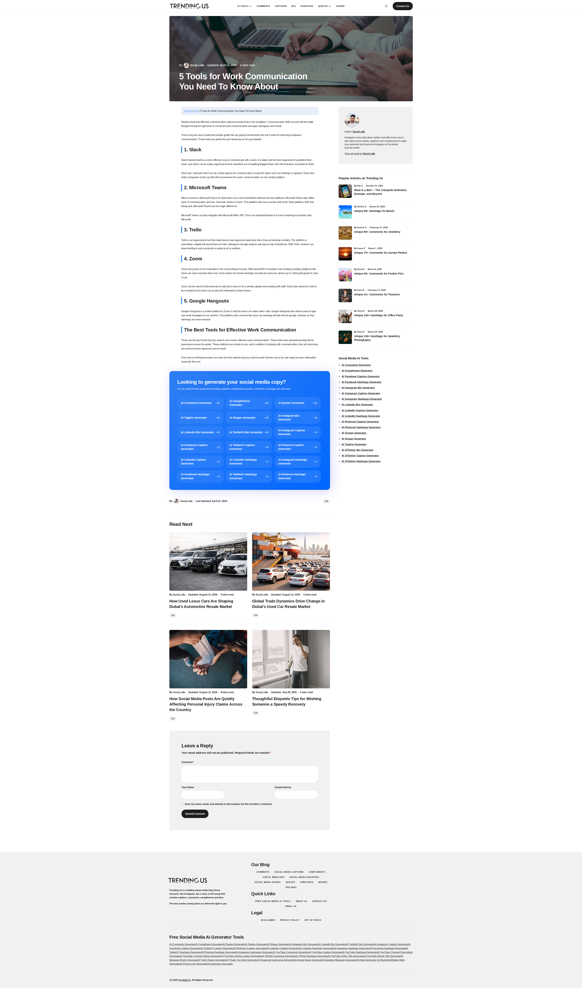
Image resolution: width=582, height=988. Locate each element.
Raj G (360, 185)
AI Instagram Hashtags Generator (362, 399)
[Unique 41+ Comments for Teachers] (345, 295)
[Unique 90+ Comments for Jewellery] (345, 233)
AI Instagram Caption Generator (361, 393)
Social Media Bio (273, 877)
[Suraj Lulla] (352, 120)
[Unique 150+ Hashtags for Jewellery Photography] (345, 337)
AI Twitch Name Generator (212, 960)
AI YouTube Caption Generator (325, 952)
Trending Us (184, 980)
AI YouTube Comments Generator (291, 952)
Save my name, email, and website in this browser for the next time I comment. (228, 804)
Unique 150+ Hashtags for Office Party (379, 315)
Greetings (307, 882)
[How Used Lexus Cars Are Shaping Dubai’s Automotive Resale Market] (208, 561)
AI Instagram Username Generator (254, 952)
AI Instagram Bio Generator (358, 387)
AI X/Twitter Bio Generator (358, 450)
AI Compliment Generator (357, 370)
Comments (262, 872)
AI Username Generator (220, 964)
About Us (301, 901)
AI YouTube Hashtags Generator (359, 952)
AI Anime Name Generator (308, 960)
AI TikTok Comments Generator (279, 956)
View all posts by (360, 153)
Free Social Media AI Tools (273, 901)
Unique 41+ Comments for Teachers (377, 294)
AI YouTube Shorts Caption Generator (241, 956)
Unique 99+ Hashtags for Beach (374, 210)
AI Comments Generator (356, 365)
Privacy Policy (290, 920)
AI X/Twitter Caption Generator (360, 455)
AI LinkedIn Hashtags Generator (361, 416)
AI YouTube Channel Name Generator (200, 956)
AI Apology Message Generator (339, 960)
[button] (386, 6)
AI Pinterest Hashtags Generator (361, 427)
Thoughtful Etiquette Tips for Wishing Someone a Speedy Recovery (286, 701)
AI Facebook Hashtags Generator (361, 382)
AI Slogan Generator (354, 438)
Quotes (290, 882)
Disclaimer (268, 920)
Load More (291, 844)
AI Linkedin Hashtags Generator (316, 948)
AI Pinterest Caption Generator (360, 421)
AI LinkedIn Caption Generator (360, 410)
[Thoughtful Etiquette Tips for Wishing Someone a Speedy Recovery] (291, 659)
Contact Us (402, 6)
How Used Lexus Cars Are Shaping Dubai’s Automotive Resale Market (201, 604)
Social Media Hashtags (304, 877)
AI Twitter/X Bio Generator (360, 944)
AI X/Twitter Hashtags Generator (361, 461)
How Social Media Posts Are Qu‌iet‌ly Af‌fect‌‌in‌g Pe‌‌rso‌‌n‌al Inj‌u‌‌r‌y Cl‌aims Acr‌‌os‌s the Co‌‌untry (205, 704)
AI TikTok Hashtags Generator (312, 956)
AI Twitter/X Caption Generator (217, 948)
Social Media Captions (289, 872)
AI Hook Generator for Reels (371, 960)
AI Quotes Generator (354, 433)
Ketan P (361, 248)
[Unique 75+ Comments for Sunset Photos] (345, 253)
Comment (188, 762)
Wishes (323, 882)
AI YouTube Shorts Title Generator (382, 956)
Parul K (361, 269)
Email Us (291, 906)
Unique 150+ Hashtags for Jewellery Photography (377, 338)
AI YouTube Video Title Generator (346, 956)
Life (195, 111)
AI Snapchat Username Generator (276, 960)
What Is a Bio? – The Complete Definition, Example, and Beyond (380, 192)
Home (187, 111)
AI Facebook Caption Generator (361, 376)
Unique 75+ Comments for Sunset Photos (380, 252)
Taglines (291, 887)
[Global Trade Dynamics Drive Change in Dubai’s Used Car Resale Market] (291, 561)
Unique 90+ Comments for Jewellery (377, 231)
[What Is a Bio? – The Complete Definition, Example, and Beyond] (345, 191)
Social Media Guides (267, 882)
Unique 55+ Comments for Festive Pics (379, 273)
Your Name (188, 787)
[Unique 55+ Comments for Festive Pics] (345, 274)
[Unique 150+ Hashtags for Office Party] (345, 316)
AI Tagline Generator (354, 444)
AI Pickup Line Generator (193, 964)
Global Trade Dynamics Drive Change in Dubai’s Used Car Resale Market (288, 604)
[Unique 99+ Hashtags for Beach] (345, 212)
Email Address (283, 787)
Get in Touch (312, 920)
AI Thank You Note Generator (242, 960)
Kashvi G (362, 206)
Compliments (317, 872)
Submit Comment (195, 814)
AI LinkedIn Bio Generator (357, 404)
